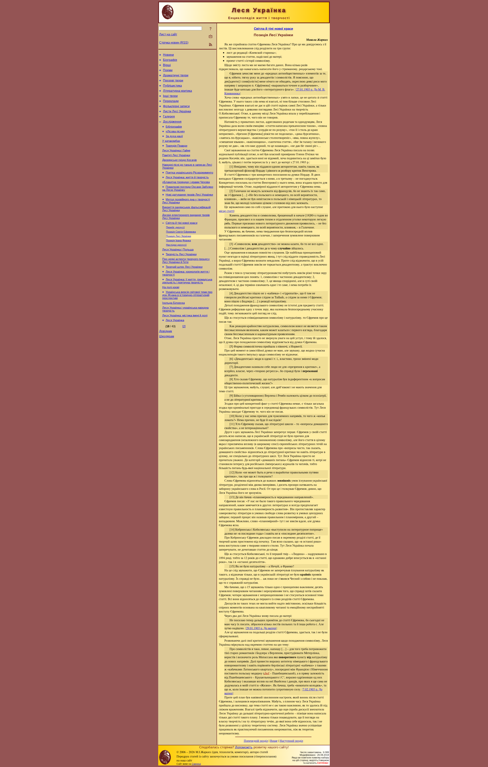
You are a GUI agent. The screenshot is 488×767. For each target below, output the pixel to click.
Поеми (168, 70)
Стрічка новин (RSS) (173, 42)
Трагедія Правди (176, 145)
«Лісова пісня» (175, 131)
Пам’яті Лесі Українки (176, 155)
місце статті (226, 211)
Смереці (196, 764)
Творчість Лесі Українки (181, 254)
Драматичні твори (175, 75)
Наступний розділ (291, 741)
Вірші (167, 65)
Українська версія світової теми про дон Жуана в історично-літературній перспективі (187, 295)
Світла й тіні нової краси (181, 222)
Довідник (165, 331)
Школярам (166, 336)
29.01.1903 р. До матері (261, 628)
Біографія (170, 60)
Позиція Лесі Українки (178, 236)
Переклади (171, 101)
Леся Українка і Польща (177, 249)
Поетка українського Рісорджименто (189, 172)
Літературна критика (177, 90)
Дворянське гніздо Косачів (179, 160)
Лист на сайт (168, 34)
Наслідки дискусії (176, 244)
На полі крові (170, 287)
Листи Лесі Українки (177, 111)
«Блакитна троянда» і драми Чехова (186, 182)
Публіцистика (172, 85)
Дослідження (172, 121)
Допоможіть (244, 747)
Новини (168, 54)
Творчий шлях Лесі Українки (184, 266)
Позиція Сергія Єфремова (181, 231)
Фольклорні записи (176, 106)
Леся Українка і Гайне (176, 150)
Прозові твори (173, 80)
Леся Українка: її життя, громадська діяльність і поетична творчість (187, 281)
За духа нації (174, 136)
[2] (183, 326)
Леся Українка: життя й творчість (187, 177)
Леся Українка (175, 320)
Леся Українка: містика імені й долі (184, 315)
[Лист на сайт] (210, 37)
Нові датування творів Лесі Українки (189, 194)
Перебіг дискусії (175, 227)
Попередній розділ (256, 741)
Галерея (169, 116)
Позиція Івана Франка (178, 240)
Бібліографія (174, 126)
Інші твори (170, 96)
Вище (274, 741)
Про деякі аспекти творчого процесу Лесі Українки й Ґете (186, 261)
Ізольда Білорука (173, 302)
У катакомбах (171, 141)
